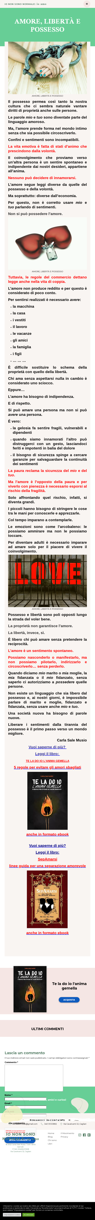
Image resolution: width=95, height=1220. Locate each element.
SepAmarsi (47, 859)
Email (8, 1103)
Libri (50, 1144)
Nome (8, 1095)
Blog (50, 1137)
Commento (11, 1062)
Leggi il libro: (47, 852)
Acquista (69, 1000)
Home (51, 1133)
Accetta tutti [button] (28, 1215)
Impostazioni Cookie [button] (12, 1215)
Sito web (9, 1111)
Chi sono (52, 1140)
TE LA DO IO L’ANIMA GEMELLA (47, 760)
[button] (86, 3)
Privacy (64, 1137)
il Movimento (67, 1133)
